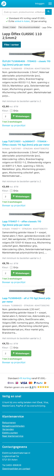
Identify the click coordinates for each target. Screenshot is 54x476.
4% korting (25, 378)
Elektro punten (10, 432)
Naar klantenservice (12, 436)
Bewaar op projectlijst (13, 125)
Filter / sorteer (11, 44)
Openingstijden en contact (16, 468)
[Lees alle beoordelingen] (43, 387)
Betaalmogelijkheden (13, 426)
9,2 (31, 387)
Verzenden (8, 429)
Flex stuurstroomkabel (29, 27)
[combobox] (27, 12)
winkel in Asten (22, 21)
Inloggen (39, 3)
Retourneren (9, 422)
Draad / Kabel (9, 27)
